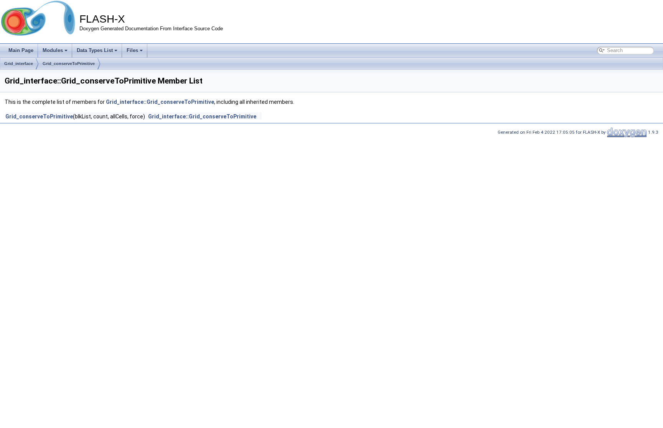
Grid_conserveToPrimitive (69, 63)
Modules (53, 50)
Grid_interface (18, 63)
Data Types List (95, 50)
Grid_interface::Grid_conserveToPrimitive (160, 102)
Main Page (20, 50)
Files (132, 50)
